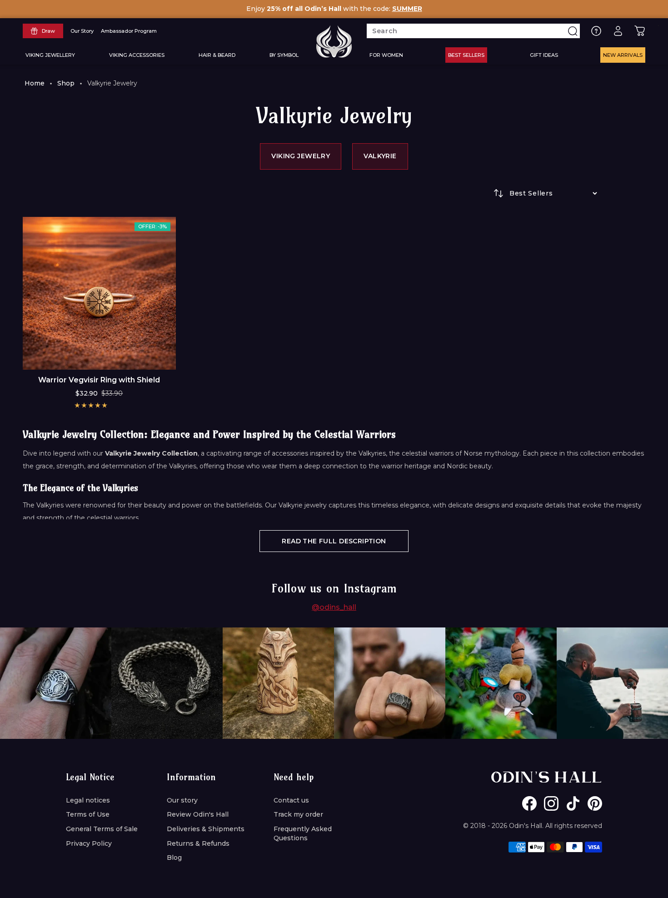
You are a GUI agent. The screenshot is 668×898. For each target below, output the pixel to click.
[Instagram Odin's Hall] (551, 803)
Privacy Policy (89, 843)
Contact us (291, 800)
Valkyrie (380, 156)
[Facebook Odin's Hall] (529, 803)
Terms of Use (88, 814)
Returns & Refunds (198, 843)
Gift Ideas (544, 55)
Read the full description (334, 541)
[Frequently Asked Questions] (596, 30)
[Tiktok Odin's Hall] (573, 803)
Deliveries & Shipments (205, 829)
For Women (386, 55)
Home (35, 83)
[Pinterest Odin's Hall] (595, 803)
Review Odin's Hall (198, 814)
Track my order (298, 814)
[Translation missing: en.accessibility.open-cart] (639, 30)
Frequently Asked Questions (303, 833)
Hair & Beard (217, 55)
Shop (66, 83)
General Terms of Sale (102, 829)
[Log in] (618, 30)
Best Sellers (466, 55)
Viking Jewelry (300, 156)
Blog (174, 857)
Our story (182, 800)
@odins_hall (334, 607)
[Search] (572, 31)
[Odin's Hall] (334, 41)
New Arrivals (623, 55)
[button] (91, 405)
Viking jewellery (50, 55)
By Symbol (284, 55)
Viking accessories (137, 55)
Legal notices (88, 800)
